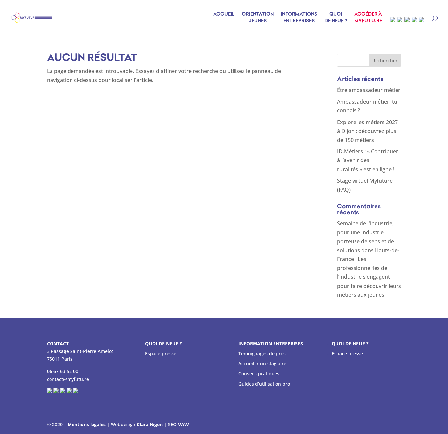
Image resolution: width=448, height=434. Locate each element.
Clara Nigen (150, 424)
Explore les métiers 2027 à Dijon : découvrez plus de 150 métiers (367, 131)
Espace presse (160, 353)
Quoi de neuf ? (335, 18)
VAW (183, 424)
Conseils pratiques (258, 373)
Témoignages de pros (262, 353)
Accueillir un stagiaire (262, 363)
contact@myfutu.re (68, 379)
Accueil (223, 14)
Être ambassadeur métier (368, 90)
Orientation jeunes (258, 18)
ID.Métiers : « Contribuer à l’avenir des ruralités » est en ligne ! (367, 160)
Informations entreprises (299, 18)
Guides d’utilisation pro (264, 384)
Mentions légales (87, 424)
